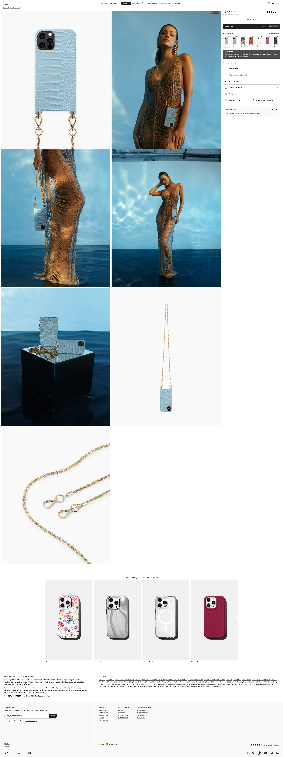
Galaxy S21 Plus (116, 686)
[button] (264, 744)
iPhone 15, (191, 680)
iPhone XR (209, 682)
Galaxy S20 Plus (146, 686)
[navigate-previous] (237, 617)
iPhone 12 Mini (156, 682)
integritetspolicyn (31, 721)
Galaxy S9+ (201, 686)
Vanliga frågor (103, 715)
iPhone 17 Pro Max (121, 680)
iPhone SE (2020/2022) (228, 682)
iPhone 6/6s (272, 682)
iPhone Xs (191, 682)
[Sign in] (264, 3)
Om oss (120, 710)
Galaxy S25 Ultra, (174, 684)
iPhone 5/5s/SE (116, 684)
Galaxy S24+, (192, 684)
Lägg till (251, 26)
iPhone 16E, (146, 680)
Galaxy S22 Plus (260, 684)
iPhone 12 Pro (128, 682)
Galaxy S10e (185, 686)
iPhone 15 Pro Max (219, 680)
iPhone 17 (102, 680)
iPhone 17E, (131, 680)
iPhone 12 (136, 682)
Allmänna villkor (142, 710)
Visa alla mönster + (274, 33)
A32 (245, 684)
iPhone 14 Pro (237, 680)
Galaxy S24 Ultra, (203, 684)
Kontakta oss (103, 713)
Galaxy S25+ (163, 684)
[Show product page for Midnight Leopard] (275, 42)
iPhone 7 (255, 682)
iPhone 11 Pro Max (173, 682)
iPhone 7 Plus (263, 682)
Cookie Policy (141, 718)
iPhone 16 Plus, (170, 680)
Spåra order (103, 710)
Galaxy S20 (137, 686)
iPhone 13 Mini (118, 682)
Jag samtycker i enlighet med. (22, 721)
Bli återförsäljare (123, 718)
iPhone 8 (239, 682)
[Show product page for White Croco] (259, 42)
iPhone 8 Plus (247, 682)
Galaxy (241, 684)
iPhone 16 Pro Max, (181, 680)
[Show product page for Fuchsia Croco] (267, 42)
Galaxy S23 (213, 684)
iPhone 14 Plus (246, 680)
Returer (101, 718)
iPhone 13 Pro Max (107, 682)
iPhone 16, (153, 680)
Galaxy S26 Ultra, (145, 684)
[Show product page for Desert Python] (243, 42)
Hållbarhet (121, 713)
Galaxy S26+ (134, 684)
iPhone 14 (229, 680)
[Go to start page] (5, 3)
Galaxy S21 (106, 686)
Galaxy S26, (126, 684)
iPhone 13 (267, 680)
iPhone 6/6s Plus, (104, 684)
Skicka (52, 715)
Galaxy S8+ (217, 686)
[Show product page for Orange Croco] (251, 42)
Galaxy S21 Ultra (126, 686)
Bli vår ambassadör (124, 715)
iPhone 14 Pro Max (258, 680)
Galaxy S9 (193, 686)
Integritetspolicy (142, 713)
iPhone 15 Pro (198, 680)
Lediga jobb (140, 715)
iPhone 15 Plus (208, 680)
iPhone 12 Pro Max (145, 682)
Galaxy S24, (184, 684)
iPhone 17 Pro (110, 680)
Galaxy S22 (251, 684)
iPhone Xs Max (200, 682)
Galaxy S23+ (221, 684)
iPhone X (216, 682)
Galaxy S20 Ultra (158, 686)
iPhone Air (138, 680)
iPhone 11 (164, 682)
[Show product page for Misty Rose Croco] (234, 42)
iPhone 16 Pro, (160, 680)
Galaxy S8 (209, 686)
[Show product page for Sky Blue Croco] (226, 41)
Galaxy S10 (168, 686)
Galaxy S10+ (177, 686)
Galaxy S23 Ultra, (232, 684)
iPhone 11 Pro (184, 682)
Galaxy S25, (155, 684)
